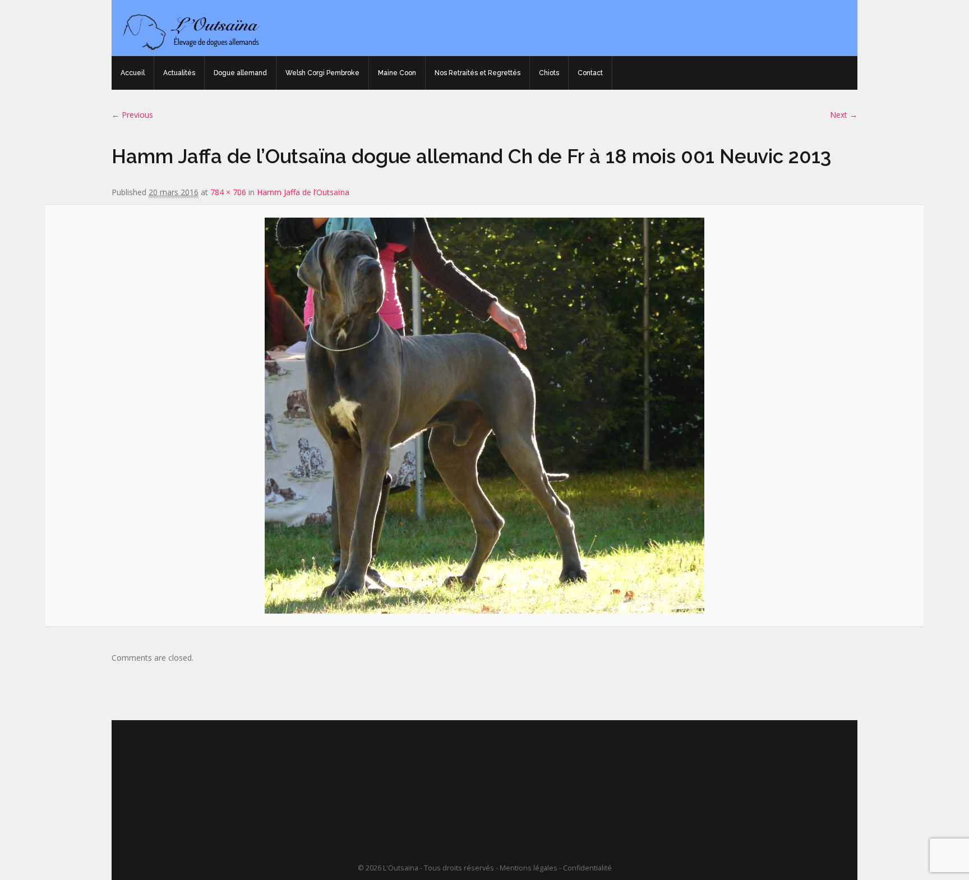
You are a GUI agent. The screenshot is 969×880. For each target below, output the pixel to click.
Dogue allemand (240, 73)
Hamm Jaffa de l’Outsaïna (303, 192)
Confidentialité (587, 868)
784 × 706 (228, 192)
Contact (590, 73)
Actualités (179, 73)
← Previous (132, 114)
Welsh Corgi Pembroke (322, 73)
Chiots (549, 73)
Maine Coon (397, 73)
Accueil (133, 73)
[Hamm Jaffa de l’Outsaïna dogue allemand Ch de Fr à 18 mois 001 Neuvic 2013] (484, 416)
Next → (843, 114)
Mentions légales (528, 868)
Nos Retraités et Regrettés (477, 73)
